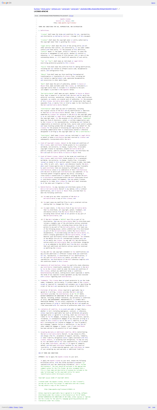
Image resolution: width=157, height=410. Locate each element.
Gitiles (11, 407)
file (71, 16)
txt (149, 407)
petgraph (66, 9)
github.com (56, 9)
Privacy (16, 407)
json (153, 407)
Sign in (153, 3)
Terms (21, 407)
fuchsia (37, 9)
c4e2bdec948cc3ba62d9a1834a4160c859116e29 (98, 9)
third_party (45, 9)
